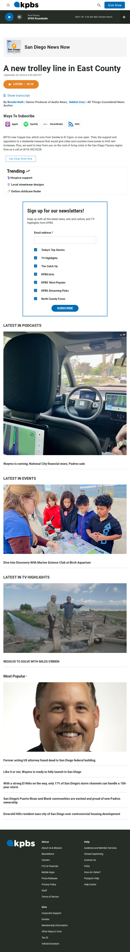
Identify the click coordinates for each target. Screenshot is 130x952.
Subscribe (65, 308)
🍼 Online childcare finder (24, 191)
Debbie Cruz (77, 102)
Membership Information (55, 925)
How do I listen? (92, 872)
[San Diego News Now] (14, 47)
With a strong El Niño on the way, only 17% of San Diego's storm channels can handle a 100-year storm (65, 785)
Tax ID (45, 937)
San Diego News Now (47, 47)
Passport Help (91, 878)
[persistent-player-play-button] (9, 17)
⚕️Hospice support (19, 177)
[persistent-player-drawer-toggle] (125, 17)
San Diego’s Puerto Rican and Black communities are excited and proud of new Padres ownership (61, 800)
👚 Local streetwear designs (25, 184)
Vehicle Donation (50, 943)
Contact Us (90, 860)
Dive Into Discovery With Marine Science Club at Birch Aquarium (47, 562)
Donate (45, 919)
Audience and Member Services (100, 848)
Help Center (90, 884)
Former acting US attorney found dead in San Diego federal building (49, 760)
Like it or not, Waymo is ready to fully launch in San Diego (42, 772)
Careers (46, 860)
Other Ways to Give (52, 931)
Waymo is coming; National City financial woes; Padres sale (44, 463)
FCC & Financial (50, 866)
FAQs (87, 866)
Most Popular (14, 676)
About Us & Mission (52, 848)
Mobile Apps (48, 872)
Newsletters (48, 854)
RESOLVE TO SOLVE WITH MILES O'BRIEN (31, 661)
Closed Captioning (93, 854)
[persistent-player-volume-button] (19, 17)
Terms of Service (50, 896)
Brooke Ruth (15, 102)
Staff (44, 890)
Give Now (115, 5)
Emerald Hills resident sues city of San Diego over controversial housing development (61, 814)
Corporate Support (51, 913)
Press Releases (49, 878)
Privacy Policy (49, 884)
